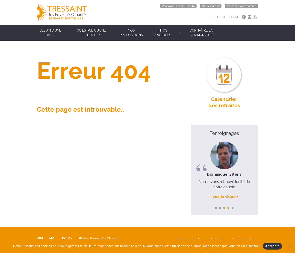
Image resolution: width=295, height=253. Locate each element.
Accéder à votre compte (241, 6)
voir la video (224, 197)
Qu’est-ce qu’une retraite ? (91, 33)
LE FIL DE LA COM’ (225, 17)
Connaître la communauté (201, 33)
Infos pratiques (162, 33)
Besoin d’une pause (50, 33)
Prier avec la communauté (178, 6)
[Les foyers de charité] (92, 12)
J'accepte (272, 246)
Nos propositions (131, 33)
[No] (289, 246)
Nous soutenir (211, 6)
